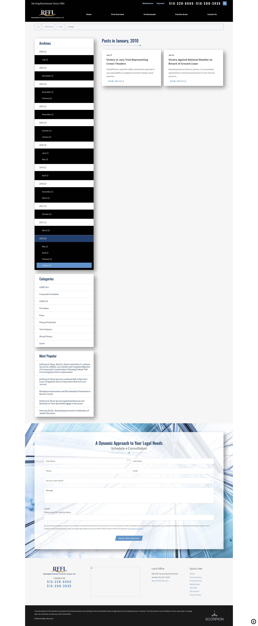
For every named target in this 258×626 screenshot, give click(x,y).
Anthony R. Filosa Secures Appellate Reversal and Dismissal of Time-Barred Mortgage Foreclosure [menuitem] (61, 402)
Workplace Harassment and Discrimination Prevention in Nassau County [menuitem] (65, 392)
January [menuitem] (46, 137)
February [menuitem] (47, 98)
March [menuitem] (46, 198)
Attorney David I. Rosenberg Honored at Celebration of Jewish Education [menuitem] (64, 412)
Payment (160, 3)
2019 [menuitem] (42, 167)
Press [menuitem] (41, 315)
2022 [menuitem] (42, 106)
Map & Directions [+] (160, 580)
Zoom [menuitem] (42, 343)
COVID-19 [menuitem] (43, 301)
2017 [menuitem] (42, 206)
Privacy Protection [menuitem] (47, 322)
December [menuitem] (47, 76)
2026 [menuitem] (42, 51)
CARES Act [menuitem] (44, 287)
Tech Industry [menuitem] (45, 329)
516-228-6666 (181, 3)
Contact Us (212, 14)
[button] (253, 621)
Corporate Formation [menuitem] (49, 294)
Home (89, 14)
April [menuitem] (45, 175)
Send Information (129, 538)
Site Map (193, 588)
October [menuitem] (46, 130)
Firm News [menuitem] (44, 308)
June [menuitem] (45, 153)
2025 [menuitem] (42, 67)
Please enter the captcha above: (57, 512)
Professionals (150, 14)
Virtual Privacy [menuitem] (45, 336)
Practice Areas (181, 14)
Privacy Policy (195, 595)
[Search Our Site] (225, 3)
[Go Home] (38, 26)
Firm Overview (117, 14)
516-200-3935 (208, 3)
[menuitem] (88, 14)
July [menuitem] (45, 59)
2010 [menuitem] (42, 238)
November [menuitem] (47, 92)
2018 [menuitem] (42, 183)
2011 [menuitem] (42, 222)
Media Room (148, 3)
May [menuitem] (45, 159)
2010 (61, 27)
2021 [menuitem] (42, 122)
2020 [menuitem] (42, 145)
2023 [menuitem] (42, 84)
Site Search (194, 591)
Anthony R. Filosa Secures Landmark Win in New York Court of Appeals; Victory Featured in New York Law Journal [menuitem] (63, 382)
